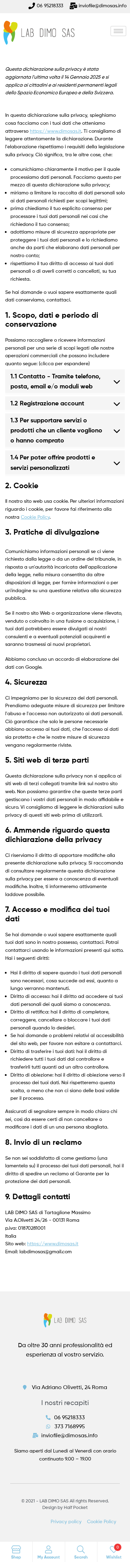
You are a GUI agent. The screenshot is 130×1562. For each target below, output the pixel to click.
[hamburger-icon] (118, 31)
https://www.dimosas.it (55, 131)
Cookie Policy (35, 517)
